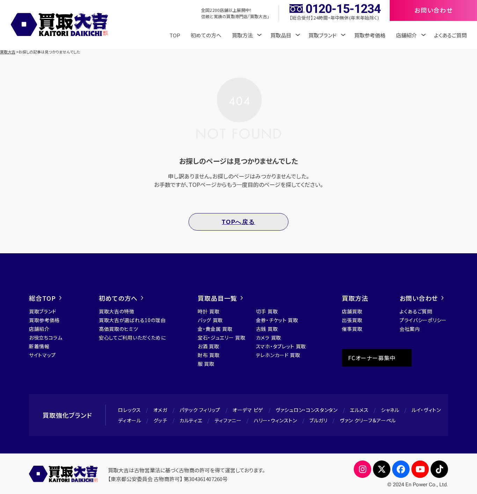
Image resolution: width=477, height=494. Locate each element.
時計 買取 (209, 311)
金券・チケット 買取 (277, 320)
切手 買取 (267, 311)
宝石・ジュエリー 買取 (221, 337)
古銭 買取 (267, 328)
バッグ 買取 (210, 320)
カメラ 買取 (268, 337)
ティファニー (228, 420)
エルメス (359, 409)
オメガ (160, 409)
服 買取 (206, 363)
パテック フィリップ (199, 409)
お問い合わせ (418, 298)
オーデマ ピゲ (248, 409)
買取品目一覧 (217, 298)
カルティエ (191, 420)
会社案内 (409, 328)
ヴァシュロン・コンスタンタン (307, 409)
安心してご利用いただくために (132, 337)
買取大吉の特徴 (116, 311)
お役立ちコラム (46, 337)
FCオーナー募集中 (372, 358)
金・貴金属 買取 (215, 328)
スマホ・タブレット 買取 (281, 346)
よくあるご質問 (450, 35)
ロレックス (129, 409)
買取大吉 (7, 52)
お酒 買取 (208, 346)
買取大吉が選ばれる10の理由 (132, 320)
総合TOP (42, 298)
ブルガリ (318, 420)
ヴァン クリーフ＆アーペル (368, 420)
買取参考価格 (370, 35)
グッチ (160, 420)
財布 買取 (209, 354)
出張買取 (352, 320)
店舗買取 (352, 311)
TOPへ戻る (238, 222)
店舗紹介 (39, 328)
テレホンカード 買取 (278, 354)
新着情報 (39, 346)
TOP (174, 35)
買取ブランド (43, 311)
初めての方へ (206, 35)
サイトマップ (42, 354)
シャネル (390, 409)
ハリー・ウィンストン (275, 420)
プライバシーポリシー (423, 320)
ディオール (129, 420)
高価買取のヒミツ (118, 328)
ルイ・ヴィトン (426, 409)
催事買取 (352, 328)
